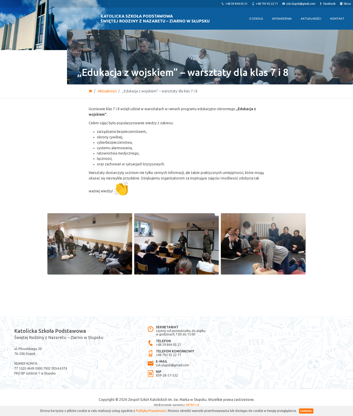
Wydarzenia (282, 18)
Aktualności (311, 18)
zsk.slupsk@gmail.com (172, 365)
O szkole (256, 18)
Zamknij (306, 410)
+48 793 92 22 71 (168, 355)
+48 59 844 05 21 (168, 344)
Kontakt (337, 18)
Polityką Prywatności (151, 411)
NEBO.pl (192, 405)
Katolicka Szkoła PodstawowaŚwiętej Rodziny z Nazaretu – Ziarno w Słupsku (155, 18)
